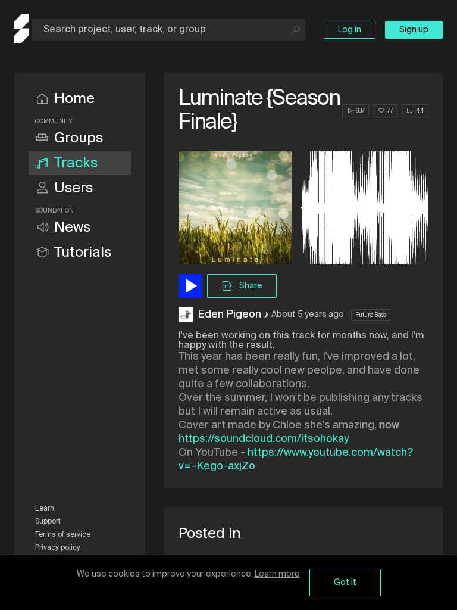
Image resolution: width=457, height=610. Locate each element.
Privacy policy (57, 548)
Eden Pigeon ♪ (233, 314)
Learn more (277, 574)
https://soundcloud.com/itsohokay (264, 439)
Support (48, 521)
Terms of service (62, 535)
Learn (44, 508)
